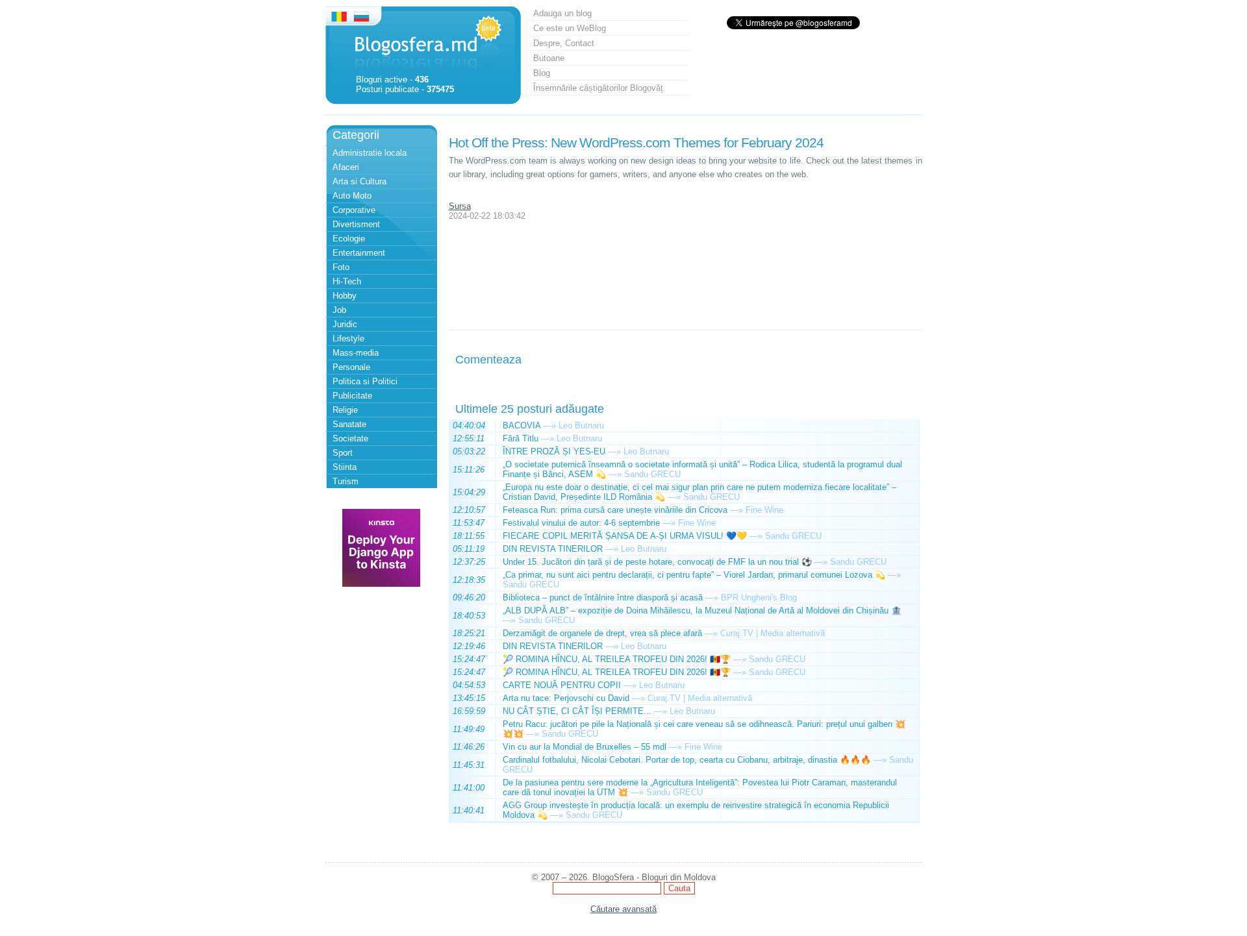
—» (549, 425)
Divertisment (356, 224)
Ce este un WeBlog (569, 28)
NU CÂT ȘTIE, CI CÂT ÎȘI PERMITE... (577, 711)
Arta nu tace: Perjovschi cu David (566, 698)
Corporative (354, 210)
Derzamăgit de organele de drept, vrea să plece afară (602, 633)
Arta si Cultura (359, 181)
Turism (346, 481)
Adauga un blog (562, 13)
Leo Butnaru (581, 425)
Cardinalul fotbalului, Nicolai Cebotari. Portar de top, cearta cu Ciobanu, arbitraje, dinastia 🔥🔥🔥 (687, 760)
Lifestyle (348, 338)
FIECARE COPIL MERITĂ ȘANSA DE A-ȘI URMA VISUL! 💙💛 (625, 536)
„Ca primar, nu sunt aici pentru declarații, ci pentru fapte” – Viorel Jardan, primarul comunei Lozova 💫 (694, 575)
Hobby (345, 296)
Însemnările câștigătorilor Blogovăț (598, 88)
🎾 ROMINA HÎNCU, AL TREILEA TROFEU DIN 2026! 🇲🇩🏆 (617, 659)
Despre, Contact (563, 43)
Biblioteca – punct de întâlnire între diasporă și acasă (603, 597)
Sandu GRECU (652, 474)
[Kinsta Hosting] (381, 584)
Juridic (345, 324)
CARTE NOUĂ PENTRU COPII (562, 685)
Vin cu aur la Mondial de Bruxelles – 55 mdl (584, 747)
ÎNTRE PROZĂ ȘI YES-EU (554, 451)
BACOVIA (521, 425)
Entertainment (359, 253)
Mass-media (356, 353)
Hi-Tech (347, 281)
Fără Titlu (520, 438)
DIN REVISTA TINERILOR (553, 549)
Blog (541, 73)
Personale (351, 367)
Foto (341, 267)
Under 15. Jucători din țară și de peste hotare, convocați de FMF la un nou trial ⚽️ (657, 562)
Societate (350, 438)
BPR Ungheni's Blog (759, 597)
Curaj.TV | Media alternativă (772, 633)
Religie (345, 410)
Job (339, 310)
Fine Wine (764, 510)
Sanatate (349, 424)
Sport (343, 453)
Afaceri (346, 167)
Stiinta (345, 467)
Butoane (548, 58)
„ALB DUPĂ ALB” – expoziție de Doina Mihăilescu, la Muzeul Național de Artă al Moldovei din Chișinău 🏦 (702, 610)
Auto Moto (352, 196)
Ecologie (349, 238)
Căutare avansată (623, 909)
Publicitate (352, 395)
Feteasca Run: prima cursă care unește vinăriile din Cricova (615, 510)
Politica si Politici (365, 381)
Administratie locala (370, 153)
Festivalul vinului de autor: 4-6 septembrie (581, 523)
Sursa (460, 206)
